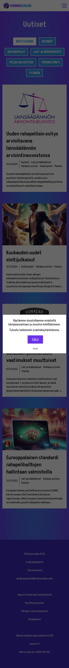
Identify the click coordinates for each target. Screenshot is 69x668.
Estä (35, 348)
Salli (35, 339)
